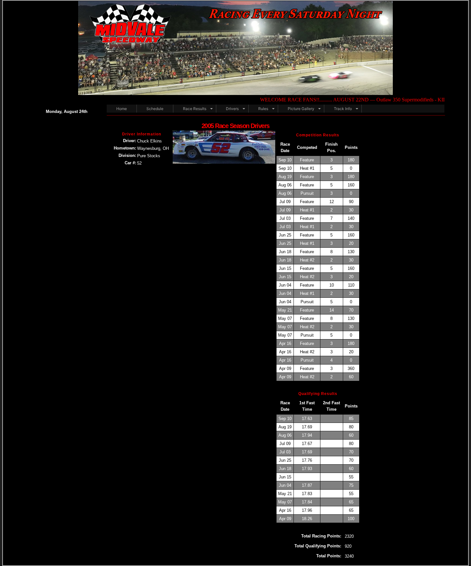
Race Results (194, 108)
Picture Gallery (301, 108)
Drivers (232, 108)
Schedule (154, 108)
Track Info (343, 108)
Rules (263, 108)
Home (121, 108)
